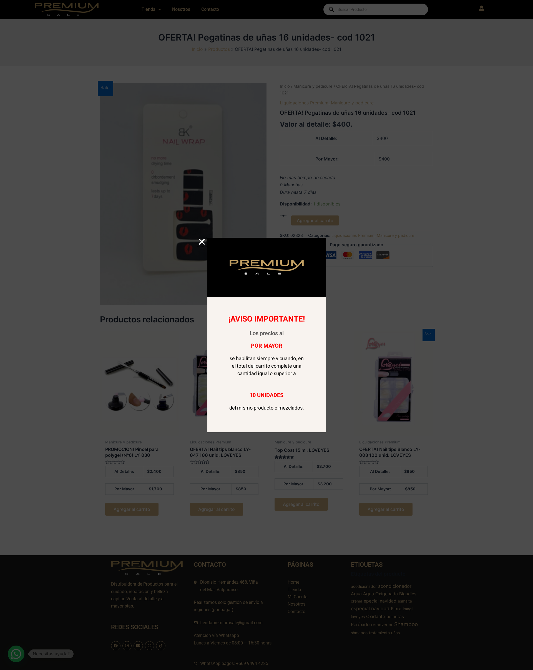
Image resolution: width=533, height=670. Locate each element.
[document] (266, 335)
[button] (202, 242)
